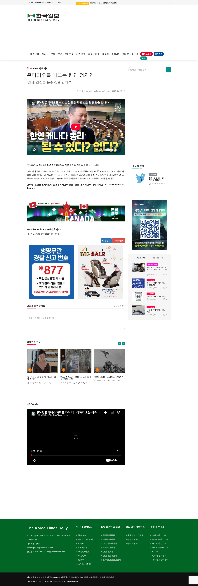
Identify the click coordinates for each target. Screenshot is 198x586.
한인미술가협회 (110, 555)
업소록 (135, 54)
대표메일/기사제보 (35, 543)
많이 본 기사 (158, 258)
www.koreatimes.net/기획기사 (43, 229)
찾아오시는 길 (84, 563)
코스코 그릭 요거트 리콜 (156, 296)
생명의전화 (132, 539)
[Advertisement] (117, 28)
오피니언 (116, 54)
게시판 (126, 54)
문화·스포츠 (56, 54)
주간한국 (69, 54)
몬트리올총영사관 (160, 539)
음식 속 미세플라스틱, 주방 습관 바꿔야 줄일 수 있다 (157, 269)
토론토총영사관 (159, 535)
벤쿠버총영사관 (159, 543)
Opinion (153, 174)
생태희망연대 (133, 543)
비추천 (119, 241)
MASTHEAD (39, 2)
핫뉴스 (45, 54)
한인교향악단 (109, 539)
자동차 (105, 54)
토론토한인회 (109, 547)
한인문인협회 (109, 535)
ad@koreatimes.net (56, 552)
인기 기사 (141, 258)
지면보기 (34, 54)
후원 (143, 58)
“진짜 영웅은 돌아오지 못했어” (108, 377)
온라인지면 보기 (85, 539)
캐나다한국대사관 (160, 547)
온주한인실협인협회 (112, 559)
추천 (107, 241)
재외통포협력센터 (160, 559)
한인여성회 (108, 551)
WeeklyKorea (152, 264)
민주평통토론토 (159, 555)
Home (33, 68)
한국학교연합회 (110, 543)
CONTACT (49, 2)
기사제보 (58, 2)
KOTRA (155, 551)
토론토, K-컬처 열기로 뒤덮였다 (103, 3)
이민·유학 (81, 54)
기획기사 (43, 68)
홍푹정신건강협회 (135, 535)
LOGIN (30, 2)
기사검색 (158, 54)
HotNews (151, 280)
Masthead (82, 535)
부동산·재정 (94, 54)
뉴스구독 (147, 54)
